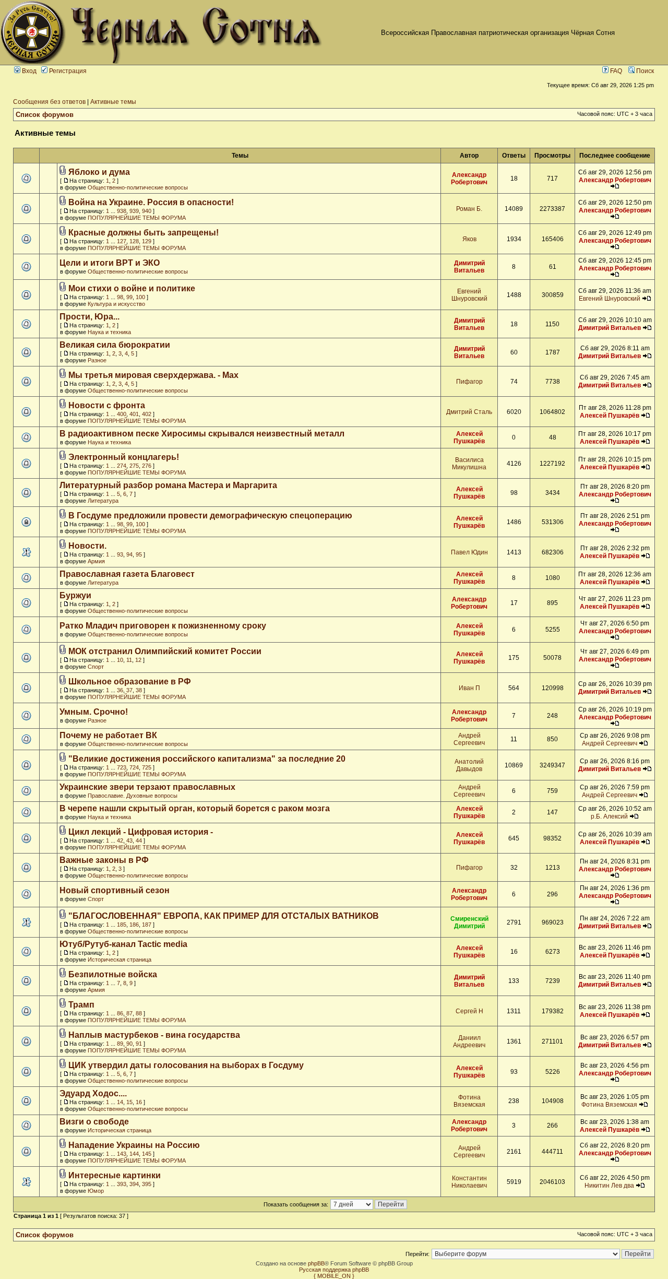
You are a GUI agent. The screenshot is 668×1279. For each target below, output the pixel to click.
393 (121, 1184)
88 (139, 1013)
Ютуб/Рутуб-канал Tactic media (123, 944)
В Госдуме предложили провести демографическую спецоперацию (210, 515)
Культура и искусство (116, 304)
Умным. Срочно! (93, 711)
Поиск (644, 71)
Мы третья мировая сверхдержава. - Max (153, 375)
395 (146, 1184)
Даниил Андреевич (469, 1041)
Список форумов (45, 115)
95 (139, 554)
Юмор (96, 1191)
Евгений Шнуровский (469, 295)
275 (134, 466)
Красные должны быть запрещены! (143, 232)
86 (120, 1013)
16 (139, 1102)
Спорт (96, 667)
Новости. (87, 545)
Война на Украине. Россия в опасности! (151, 202)
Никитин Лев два (609, 1185)
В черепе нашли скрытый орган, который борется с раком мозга (194, 808)
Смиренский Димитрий (469, 922)
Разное (97, 360)
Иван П (469, 688)
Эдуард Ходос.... (93, 1093)
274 (121, 466)
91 (139, 1043)
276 (146, 466)
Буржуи (75, 595)
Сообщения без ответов (49, 101)
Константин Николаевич (469, 1182)
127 (121, 241)
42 (120, 840)
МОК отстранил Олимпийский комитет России (164, 651)
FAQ (615, 71)
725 (146, 767)
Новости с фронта (106, 405)
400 (121, 414)
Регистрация (67, 71)
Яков (469, 239)
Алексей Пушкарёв (609, 415)
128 (134, 241)
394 (134, 1184)
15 (129, 1102)
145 (146, 1154)
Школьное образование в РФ (129, 681)
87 (129, 1013)
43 (129, 840)
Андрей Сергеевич (469, 739)
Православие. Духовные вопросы (132, 795)
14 (120, 1102)
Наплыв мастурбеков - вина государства (154, 1035)
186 (134, 924)
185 (121, 924)
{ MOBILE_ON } (334, 1276)
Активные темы (113, 101)
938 (121, 211)
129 (146, 241)
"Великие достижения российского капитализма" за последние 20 (206, 758)
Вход (28, 71)
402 (146, 414)
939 (134, 211)
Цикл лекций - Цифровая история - (140, 831)
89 (120, 1043)
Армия (96, 561)
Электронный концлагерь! (123, 457)
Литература (103, 501)
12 (138, 660)
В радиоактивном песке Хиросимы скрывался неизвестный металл (201, 433)
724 (134, 767)
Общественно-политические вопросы (138, 187)
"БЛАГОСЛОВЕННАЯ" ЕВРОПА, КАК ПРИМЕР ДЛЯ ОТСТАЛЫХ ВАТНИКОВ (223, 915)
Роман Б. (469, 208)
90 (129, 1043)
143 (121, 1154)
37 (129, 690)
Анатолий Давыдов (469, 765)
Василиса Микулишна (469, 463)
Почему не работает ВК (108, 735)
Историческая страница (119, 959)
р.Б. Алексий (609, 816)
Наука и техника (109, 332)
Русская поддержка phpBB (334, 1269)
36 (120, 690)
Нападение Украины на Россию (134, 1145)
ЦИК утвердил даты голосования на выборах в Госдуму (186, 1065)
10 (120, 660)
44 (139, 840)
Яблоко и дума (99, 172)
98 (120, 297)
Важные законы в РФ (104, 860)
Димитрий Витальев (469, 266)
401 (134, 414)
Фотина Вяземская (469, 1101)
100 (140, 297)
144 (134, 1154)
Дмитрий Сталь (469, 412)
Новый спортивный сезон (114, 890)
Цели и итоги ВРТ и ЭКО (109, 262)
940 (146, 211)
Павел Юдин (469, 552)
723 (121, 767)
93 (120, 554)
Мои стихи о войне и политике (131, 288)
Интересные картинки (114, 1175)
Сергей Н (469, 1011)
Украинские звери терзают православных (147, 787)
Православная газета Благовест (127, 574)
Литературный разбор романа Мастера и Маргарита (168, 485)
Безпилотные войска (112, 974)
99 (129, 297)
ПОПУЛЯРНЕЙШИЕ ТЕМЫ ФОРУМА (137, 218)
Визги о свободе (94, 1121)
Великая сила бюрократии (114, 344)
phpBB (316, 1263)
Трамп (81, 1004)
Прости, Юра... (89, 316)
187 (146, 924)
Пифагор (469, 381)
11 (129, 660)
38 (139, 690)
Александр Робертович (469, 178)
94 (129, 554)
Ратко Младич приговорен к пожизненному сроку (162, 625)
